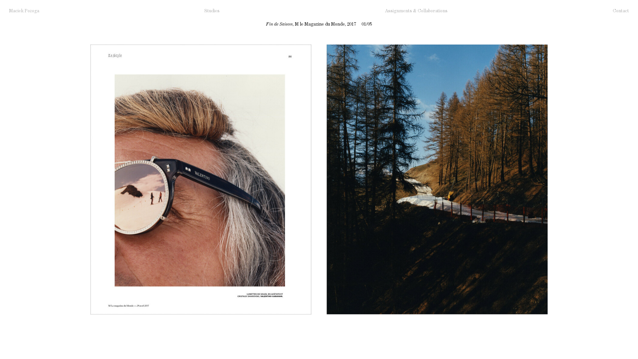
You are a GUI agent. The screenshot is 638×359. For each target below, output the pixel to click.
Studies (212, 11)
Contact (621, 11)
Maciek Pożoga (24, 11)
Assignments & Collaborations (416, 11)
